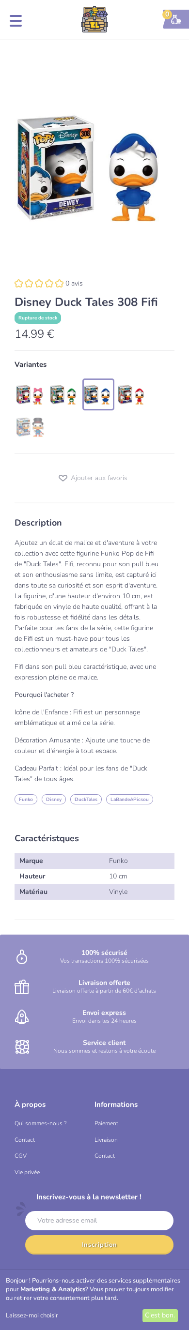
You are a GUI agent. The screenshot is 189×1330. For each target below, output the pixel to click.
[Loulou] (64, 394)
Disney (54, 799)
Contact (25, 1140)
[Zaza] (31, 394)
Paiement (106, 1123)
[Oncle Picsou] (31, 427)
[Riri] (132, 394)
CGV (21, 1156)
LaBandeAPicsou (129, 799)
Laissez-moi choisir (32, 1315)
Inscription (99, 1244)
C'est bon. (160, 1315)
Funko (26, 799)
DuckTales (86, 799)
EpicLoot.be (94, 19)
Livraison (106, 1140)
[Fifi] (98, 394)
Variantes (31, 365)
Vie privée (27, 1172)
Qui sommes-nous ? (40, 1123)
